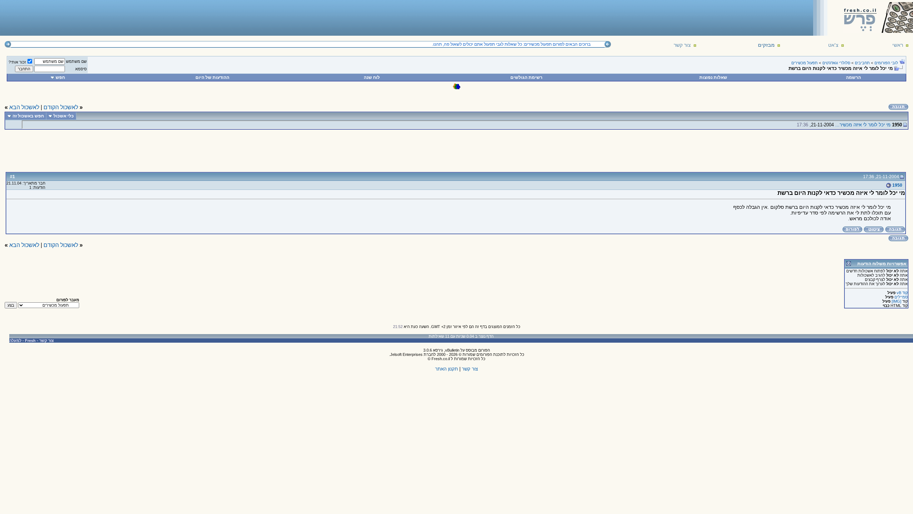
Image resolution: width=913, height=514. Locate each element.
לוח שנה (372, 77)
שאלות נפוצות (713, 77)
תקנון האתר (446, 369)
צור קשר (682, 45)
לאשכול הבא (24, 107)
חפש (60, 77)
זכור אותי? (17, 62)
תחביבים (862, 63)
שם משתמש (76, 61)
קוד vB (902, 293)
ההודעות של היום (212, 77)
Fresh (30, 340)
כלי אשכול (63, 116)
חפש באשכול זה (28, 116)
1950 (896, 185)
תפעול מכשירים (804, 63)
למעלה (15, 340)
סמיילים (901, 297)
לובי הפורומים (886, 63)
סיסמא (81, 69)
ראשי (897, 45)
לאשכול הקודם (61, 107)
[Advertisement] (132, 17)
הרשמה (853, 77)
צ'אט (833, 45)
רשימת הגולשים (526, 77)
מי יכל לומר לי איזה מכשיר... (863, 124)
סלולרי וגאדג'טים (836, 63)
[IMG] (896, 301)
